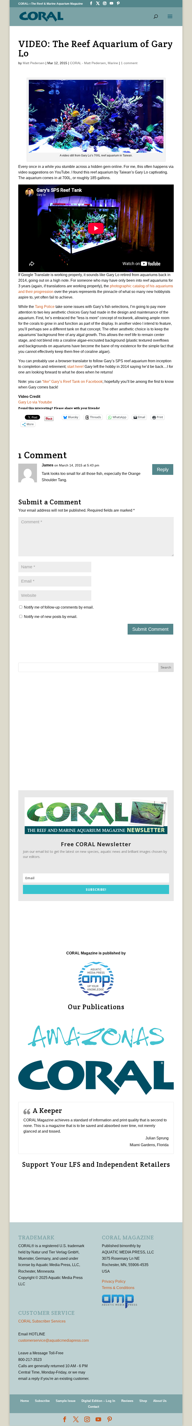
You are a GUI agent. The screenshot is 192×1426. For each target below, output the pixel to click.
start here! (75, 367)
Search (166, 667)
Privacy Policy (114, 1281)
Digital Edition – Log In (98, 1401)
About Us (159, 1401)
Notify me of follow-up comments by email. (59, 607)
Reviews (127, 1401)
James (47, 465)
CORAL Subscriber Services (42, 1321)
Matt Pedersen (33, 63)
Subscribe (42, 1401)
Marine (113, 63)
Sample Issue (65, 1401)
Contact (93, 1406)
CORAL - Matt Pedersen (88, 63)
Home (24, 1401)
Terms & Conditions (118, 1288)
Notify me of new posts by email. (50, 617)
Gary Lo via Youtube (35, 402)
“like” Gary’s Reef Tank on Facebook (72, 382)
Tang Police (45, 307)
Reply (163, 469)
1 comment (129, 63)
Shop (143, 1401)
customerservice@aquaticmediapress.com (53, 1340)
